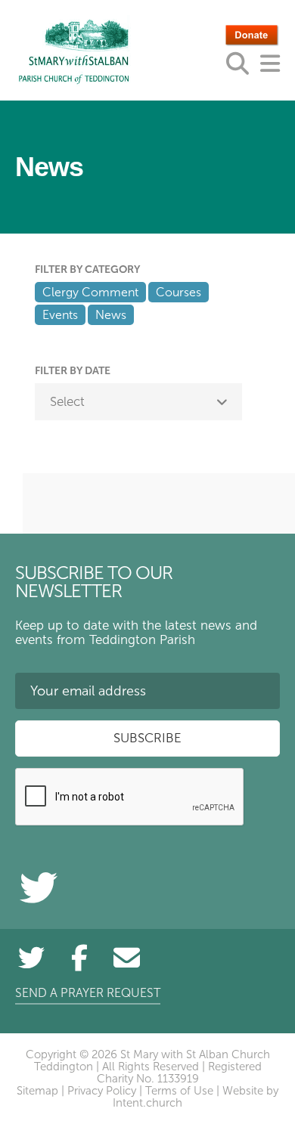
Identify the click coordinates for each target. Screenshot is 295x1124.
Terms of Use (179, 1091)
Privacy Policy (101, 1091)
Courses (178, 292)
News (110, 314)
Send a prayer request (87, 992)
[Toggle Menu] (270, 63)
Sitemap (37, 1091)
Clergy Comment (90, 292)
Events (60, 314)
